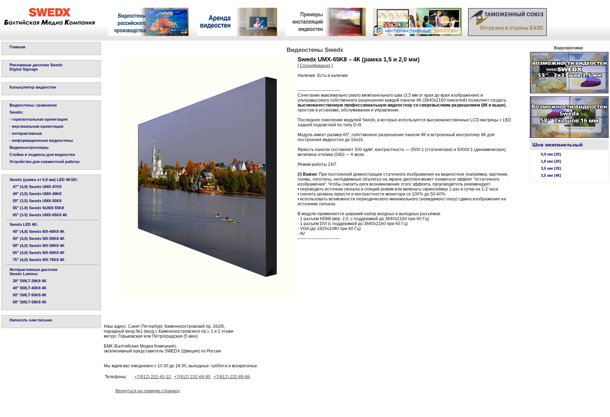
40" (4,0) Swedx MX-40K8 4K (37, 231)
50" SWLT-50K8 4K (28, 295)
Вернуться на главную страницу (147, 390)
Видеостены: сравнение (33, 105)
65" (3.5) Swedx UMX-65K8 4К (38, 215)
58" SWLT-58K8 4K (28, 302)
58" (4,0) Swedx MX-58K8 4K (37, 245)
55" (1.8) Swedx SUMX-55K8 (37, 208)
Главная (17, 47)
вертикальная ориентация (37, 126)
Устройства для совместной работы (44, 161)
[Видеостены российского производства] (148, 34)
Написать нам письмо (31, 320)
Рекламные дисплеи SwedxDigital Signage (36, 67)
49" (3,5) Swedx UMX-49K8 (35, 194)
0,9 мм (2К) (551, 154)
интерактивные (27, 133)
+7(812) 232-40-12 (152, 376)
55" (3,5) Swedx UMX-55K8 (35, 201)
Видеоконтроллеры (29, 147)
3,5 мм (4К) (551, 175)
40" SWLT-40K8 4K (28, 288)
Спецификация (315, 65)
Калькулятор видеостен (33, 87)
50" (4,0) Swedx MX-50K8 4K (37, 238)
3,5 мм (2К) (551, 168)
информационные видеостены (42, 140)
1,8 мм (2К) (551, 161)
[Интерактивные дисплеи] (417, 34)
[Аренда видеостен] (237, 34)
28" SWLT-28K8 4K (28, 281)
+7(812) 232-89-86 (232, 376)
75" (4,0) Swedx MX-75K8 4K (37, 260)
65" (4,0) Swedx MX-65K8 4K (37, 252)
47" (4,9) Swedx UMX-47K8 (35, 187)
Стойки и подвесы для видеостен (42, 154)
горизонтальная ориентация (39, 119)
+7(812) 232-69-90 (192, 376)
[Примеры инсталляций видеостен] (325, 34)
